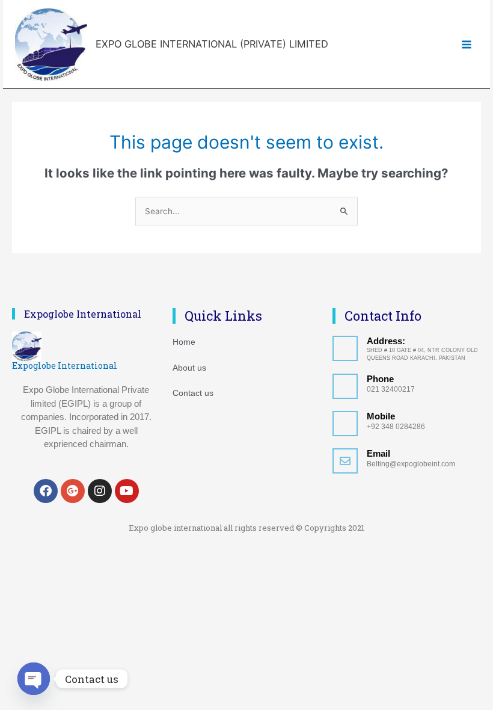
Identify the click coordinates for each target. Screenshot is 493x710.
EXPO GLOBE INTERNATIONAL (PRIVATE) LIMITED (212, 44)
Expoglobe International (64, 365)
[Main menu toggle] (467, 44)
